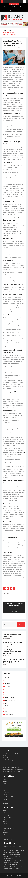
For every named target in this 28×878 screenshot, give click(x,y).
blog (6, 680)
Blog (5, 783)
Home (5, 779)
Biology (6, 790)
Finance (7, 689)
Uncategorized (9, 714)
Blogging (7, 683)
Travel (6, 711)
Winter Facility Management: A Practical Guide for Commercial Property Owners (12, 651)
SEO (6, 708)
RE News (7, 706)
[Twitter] (10, 10)
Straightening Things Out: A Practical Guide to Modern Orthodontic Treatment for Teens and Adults (13, 661)
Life (6, 703)
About (5, 781)
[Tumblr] (17, 10)
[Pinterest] (14, 10)
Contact (6, 803)
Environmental (9, 686)
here (18, 340)
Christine (20, 48)
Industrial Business (10, 700)
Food (6, 692)
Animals (7, 678)
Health (7, 593)
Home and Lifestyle (10, 697)
